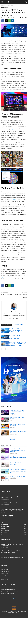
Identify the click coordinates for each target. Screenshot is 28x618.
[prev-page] (2, 349)
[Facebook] (2, 20)
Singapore (14, 129)
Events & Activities (9, 5)
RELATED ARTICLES (6, 324)
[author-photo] (14, 309)
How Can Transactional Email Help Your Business (7, 295)
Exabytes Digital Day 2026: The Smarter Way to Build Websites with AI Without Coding (17, 344)
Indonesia (22, 129)
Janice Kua (5, 17)
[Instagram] (5, 584)
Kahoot (14, 199)
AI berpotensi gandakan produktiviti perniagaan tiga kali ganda (11, 551)
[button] (2, 2)
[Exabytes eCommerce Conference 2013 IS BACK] (5, 426)
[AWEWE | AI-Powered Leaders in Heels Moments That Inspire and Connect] (5, 412)
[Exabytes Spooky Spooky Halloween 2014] (5, 432)
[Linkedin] (12, 20)
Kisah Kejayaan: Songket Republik (17, 476)
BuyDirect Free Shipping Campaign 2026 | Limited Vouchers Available (12, 558)
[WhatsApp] (9, 20)
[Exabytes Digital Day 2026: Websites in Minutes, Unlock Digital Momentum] (5, 337)
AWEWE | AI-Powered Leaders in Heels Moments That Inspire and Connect (17, 412)
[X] (6, 20)
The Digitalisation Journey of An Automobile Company (20, 296)
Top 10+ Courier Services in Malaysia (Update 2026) (11, 503)
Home (2, 5)
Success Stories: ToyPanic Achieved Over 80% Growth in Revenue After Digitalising (18, 450)
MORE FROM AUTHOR (18, 324)
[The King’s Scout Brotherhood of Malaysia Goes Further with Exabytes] (5, 457)
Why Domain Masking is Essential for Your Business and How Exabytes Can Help (12, 510)
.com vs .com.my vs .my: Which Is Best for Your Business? (12, 544)
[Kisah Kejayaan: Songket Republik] (5, 478)
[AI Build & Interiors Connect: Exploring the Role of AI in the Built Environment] (5, 330)
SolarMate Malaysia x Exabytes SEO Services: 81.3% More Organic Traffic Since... (18, 471)
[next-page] (5, 349)
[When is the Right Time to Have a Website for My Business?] (5, 464)
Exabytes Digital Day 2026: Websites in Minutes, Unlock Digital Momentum (16, 337)
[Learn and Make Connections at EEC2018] (5, 419)
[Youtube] (14, 584)
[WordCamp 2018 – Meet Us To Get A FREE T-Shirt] (5, 439)
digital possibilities (6, 277)
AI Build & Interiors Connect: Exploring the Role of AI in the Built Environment (17, 330)
